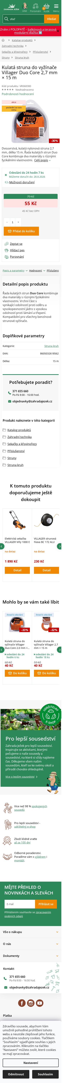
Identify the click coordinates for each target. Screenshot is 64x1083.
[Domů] (4, 40)
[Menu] (56, 6)
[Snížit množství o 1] (7, 222)
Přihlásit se (46, 904)
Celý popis (41, 160)
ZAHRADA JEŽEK (22, 1004)
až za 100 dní (22, 842)
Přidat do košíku (24, 231)
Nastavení (30, 1063)
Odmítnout (16, 1074)
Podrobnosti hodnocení (18, 94)
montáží (19, 860)
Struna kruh (51, 346)
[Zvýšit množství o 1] (18, 222)
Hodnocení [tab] (35, 270)
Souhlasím (45, 1074)
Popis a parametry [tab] (13, 270)
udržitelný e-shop (25, 826)
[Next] (60, 546)
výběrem (40, 856)
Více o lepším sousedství (20, 776)
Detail (17, 570)
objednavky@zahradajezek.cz (32, 401)
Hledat (51, 19)
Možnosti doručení (21, 182)
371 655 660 (20, 391)
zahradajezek (30, 1004)
